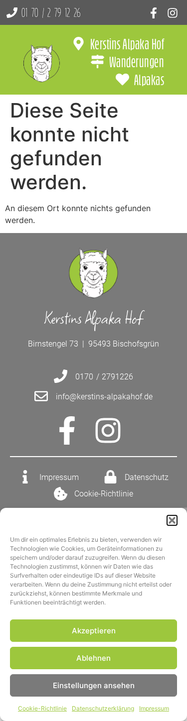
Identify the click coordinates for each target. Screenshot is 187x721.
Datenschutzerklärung (103, 708)
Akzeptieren (94, 630)
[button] (172, 520)
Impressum (154, 708)
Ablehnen (93, 658)
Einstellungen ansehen (94, 685)
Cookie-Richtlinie (42, 708)
